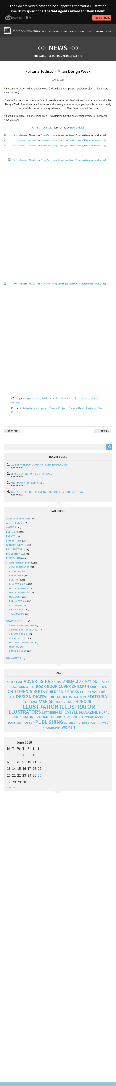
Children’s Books (18, 634)
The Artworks (16, 613)
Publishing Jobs (17, 651)
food (70, 702)
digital (41, 696)
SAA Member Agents (18, 562)
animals (70, 681)
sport (92, 723)
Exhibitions (14, 540)
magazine (88, 712)
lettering (50, 712)
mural (104, 712)
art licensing (15, 523)
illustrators (73, 398)
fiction (60, 702)
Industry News (16, 553)
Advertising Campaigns (36, 408)
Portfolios (57, 31)
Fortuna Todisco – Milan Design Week (58, 71)
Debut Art (14, 579)
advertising (37, 681)
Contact (91, 31)
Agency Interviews (18, 518)
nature (84, 398)
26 (39, 775)
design (27, 398)
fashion (36, 398)
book (41, 686)
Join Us (109, 31)
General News (76, 408)
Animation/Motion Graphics (23, 629)
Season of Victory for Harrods (31, 473)
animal (57, 682)
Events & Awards (77, 31)
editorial (12, 531)
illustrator (60, 398)
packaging (46, 717)
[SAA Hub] (21, 30)
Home (37, 31)
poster (28, 722)
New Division (77, 127)
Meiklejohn (15, 596)
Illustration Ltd (18, 584)
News (66, 31)
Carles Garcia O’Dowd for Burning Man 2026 (39, 464)
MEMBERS (100, 31)
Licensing (14, 646)
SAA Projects (14, 621)
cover (103, 692)
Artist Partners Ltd (19, 571)
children (80, 686)
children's (98, 687)
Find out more (102, 17)
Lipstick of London (19, 588)
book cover (59, 686)
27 (9, 782)
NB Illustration (17, 601)
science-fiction (75, 723)
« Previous (11, 431)
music (16, 717)
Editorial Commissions (21, 642)
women (15, 402)
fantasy (31, 702)
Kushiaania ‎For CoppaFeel (27, 483)
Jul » (14, 787)
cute (11, 697)
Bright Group (16, 575)
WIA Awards (13, 658)
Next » (105, 431)
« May (8, 787)
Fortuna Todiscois (42, 127)
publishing (13, 558)
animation (88, 681)
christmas (89, 692)
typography (51, 727)
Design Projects (59, 408)
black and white (22, 687)
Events (10, 536)
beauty (103, 682)
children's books (62, 691)
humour (83, 701)
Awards (11, 527)
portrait (15, 723)
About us (46, 31)
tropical (93, 398)
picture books (93, 717)
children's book (26, 691)
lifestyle (68, 712)
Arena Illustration (19, 567)
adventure (15, 682)
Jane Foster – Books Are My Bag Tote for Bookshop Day (47, 492)
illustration (48, 398)
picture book (69, 717)
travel (103, 723)
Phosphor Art (16, 609)
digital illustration (68, 697)
